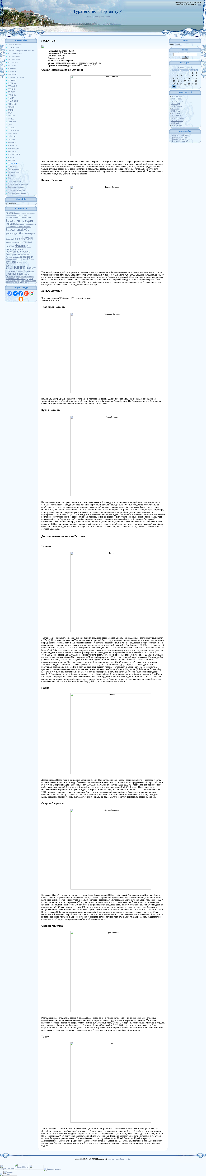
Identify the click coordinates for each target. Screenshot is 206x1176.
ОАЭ (31, 279)
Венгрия (10, 246)
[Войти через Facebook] (20, 293)
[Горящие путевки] (52, 1169)
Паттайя (9, 257)
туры (24, 259)
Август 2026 (185, 67)
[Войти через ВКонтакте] (15, 293)
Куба (25, 229)
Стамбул (27, 242)
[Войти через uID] (9, 293)
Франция (23, 245)
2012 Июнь (175, 111)
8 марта (25, 274)
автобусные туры (13, 279)
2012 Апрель (176, 106)
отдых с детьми (14, 249)
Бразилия (13, 220)
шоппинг (16, 257)
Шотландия (18, 271)
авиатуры (24, 279)
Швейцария (26, 257)
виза (27, 281)
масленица (29, 276)
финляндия (12, 233)
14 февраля (21, 262)
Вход (108, 17)
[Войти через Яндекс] (26, 293)
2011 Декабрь (176, 96)
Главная (89, 17)
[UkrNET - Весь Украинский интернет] (36, 1169)
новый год (11, 224)
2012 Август (176, 116)
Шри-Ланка (20, 276)
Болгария (11, 254)
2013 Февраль (177, 121)
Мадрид (17, 281)
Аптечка (27, 217)
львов (17, 213)
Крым (32, 234)
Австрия (10, 213)
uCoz (128, 1159)
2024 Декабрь (177, 125)
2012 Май (175, 108)
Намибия (23, 282)
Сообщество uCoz (179, 137)
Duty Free (10, 281)
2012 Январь (176, 99)
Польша (32, 281)
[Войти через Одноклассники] (21, 299)
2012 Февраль (177, 101)
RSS (199, 4)
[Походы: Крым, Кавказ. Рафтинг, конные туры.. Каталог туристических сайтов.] (10, 1175)
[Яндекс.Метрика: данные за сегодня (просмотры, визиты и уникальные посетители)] (7, 1167)
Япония (24, 233)
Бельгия (31, 268)
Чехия (26, 238)
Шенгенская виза (23, 254)
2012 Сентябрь (177, 118)
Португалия (12, 273)
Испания (16, 267)
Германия (29, 271)
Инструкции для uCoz (181, 141)
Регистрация (99, 17)
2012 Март (175, 104)
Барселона (14, 229)
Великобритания (12, 282)
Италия (10, 271)
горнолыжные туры (13, 242)
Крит (22, 281)
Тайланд (30, 259)
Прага (16, 238)
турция (11, 262)
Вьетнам (10, 276)
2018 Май (175, 123)
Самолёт (9, 239)
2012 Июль (175, 113)
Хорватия (21, 226)
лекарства (19, 217)
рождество (21, 224)
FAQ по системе (179, 139)
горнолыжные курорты (18, 251)
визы (29, 227)
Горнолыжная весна (14, 259)
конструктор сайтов (116, 1159)
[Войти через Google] (31, 293)
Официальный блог (180, 135)
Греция (26, 220)
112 (20, 274)
